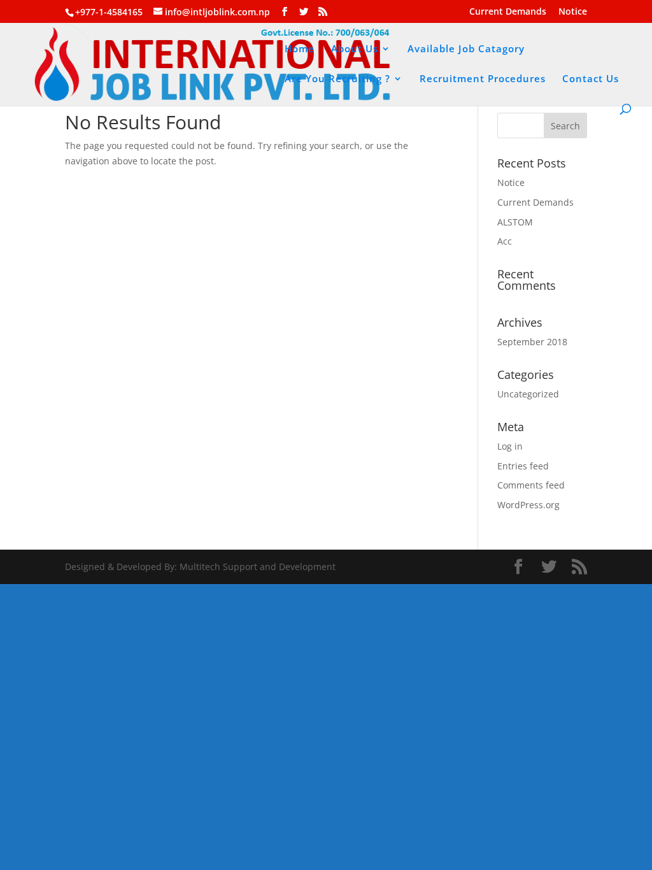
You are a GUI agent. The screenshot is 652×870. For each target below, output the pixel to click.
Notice (572, 12)
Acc (504, 241)
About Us (354, 49)
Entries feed (523, 466)
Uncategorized (528, 394)
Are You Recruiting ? (337, 79)
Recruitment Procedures (483, 79)
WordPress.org (528, 505)
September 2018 (532, 342)
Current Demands (507, 12)
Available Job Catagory (466, 49)
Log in (510, 446)
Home (300, 49)
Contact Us (590, 79)
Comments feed (531, 485)
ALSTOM (515, 222)
